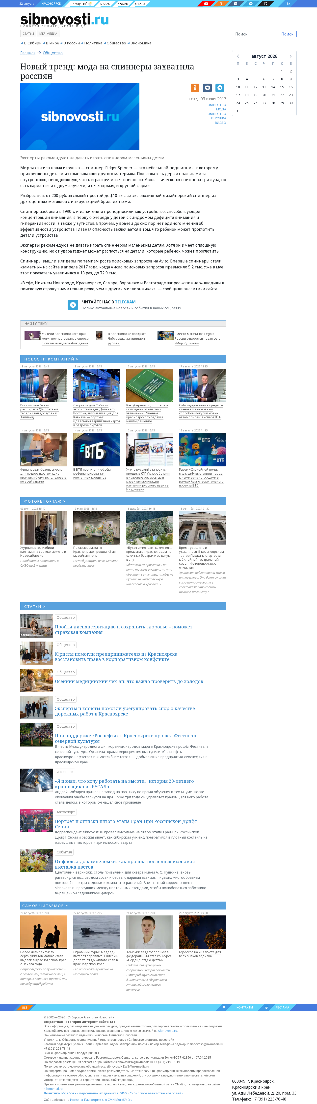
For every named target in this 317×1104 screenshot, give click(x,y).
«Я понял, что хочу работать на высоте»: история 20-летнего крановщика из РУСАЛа (124, 783)
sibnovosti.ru (167, 1031)
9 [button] (291, 79)
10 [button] (238, 87)
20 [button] (264, 95)
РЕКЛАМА (282, 1007)
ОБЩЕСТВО (217, 104)
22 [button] (282, 95)
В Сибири (32, 42)
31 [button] (238, 110)
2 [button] (291, 71)
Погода (76, 4)
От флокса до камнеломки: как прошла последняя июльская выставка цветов (125, 864)
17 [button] (238, 95)
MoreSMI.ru (123, 1100)
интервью (65, 771)
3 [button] (238, 79)
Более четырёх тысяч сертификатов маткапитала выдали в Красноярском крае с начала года (43, 958)
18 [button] (247, 95)
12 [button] (256, 87)
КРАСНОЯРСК (51, 3)
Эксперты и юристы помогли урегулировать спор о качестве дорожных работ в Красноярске (125, 711)
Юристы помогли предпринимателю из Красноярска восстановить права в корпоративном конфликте (116, 656)
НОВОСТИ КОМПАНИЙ (51, 359)
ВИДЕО (220, 122)
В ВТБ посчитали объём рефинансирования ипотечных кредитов (92, 473)
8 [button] (282, 79)
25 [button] (247, 102)
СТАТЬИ (35, 606)
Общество (116, 42)
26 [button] (256, 102)
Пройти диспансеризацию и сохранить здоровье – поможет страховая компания (123, 629)
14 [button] (273, 87)
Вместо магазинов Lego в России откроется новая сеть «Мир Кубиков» (197, 338)
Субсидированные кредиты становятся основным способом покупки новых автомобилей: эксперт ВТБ (201, 411)
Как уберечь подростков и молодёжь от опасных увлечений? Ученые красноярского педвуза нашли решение (147, 413)
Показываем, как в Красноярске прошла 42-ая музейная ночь (94, 551)
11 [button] (247, 87)
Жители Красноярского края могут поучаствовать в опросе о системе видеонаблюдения (65, 338)
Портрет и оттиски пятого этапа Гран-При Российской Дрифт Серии (126, 824)
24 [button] (238, 102)
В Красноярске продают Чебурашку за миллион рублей (127, 338)
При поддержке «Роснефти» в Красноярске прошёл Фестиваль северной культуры (127, 738)
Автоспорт (66, 812)
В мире (52, 42)
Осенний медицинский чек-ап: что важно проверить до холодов (129, 681)
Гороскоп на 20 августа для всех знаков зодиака (200, 954)
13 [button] (264, 87)
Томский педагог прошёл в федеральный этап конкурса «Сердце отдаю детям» (149, 956)
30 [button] (291, 102)
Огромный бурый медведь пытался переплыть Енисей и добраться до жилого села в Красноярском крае (95, 958)
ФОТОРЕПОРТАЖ (45, 501)
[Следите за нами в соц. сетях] (206, 3)
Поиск (287, 34)
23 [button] (291, 95)
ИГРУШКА (218, 118)
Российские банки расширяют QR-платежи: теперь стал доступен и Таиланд (39, 411)
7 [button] (273, 79)
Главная (27, 53)
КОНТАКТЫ (245, 1007)
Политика (93, 42)
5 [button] (256, 79)
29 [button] (282, 102)
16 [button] (291, 87)
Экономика (141, 42)
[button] (238, 56)
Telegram (125, 302)
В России (71, 42)
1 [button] (282, 71)
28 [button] (273, 102)
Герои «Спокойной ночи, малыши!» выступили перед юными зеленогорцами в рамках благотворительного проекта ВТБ (201, 477)
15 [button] (282, 87)
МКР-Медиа (48, 34)
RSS (24, 1008)
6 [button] (264, 79)
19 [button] (256, 95)
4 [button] (247, 79)
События (64, 852)
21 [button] (273, 95)
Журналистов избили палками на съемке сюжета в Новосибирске (43, 551)
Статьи (28, 34)
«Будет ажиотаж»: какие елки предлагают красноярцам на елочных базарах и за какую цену (149, 553)
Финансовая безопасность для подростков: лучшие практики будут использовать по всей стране (43, 475)
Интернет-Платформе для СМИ (92, 1100)
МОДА (221, 109)
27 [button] (264, 102)
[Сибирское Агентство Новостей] (64, 18)
